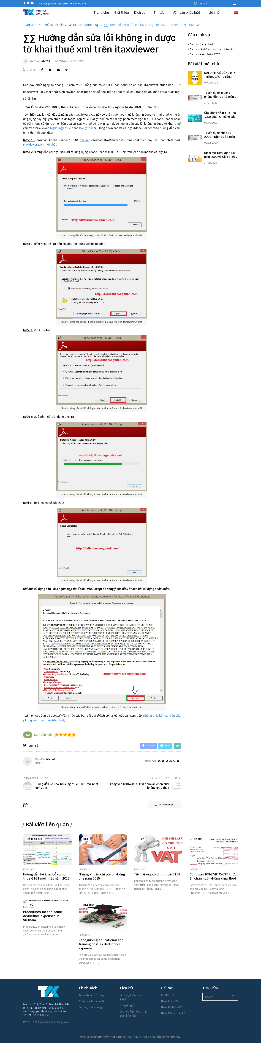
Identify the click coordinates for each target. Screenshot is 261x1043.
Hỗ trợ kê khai (35, 839)
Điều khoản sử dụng (91, 995)
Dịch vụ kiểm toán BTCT (205, 54)
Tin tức (159, 12)
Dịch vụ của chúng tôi (92, 1007)
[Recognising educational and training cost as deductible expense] (103, 915)
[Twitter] (167, 761)
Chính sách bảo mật (91, 1001)
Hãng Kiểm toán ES (173, 1013)
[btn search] (234, 5)
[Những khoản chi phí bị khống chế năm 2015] (103, 849)
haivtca (45, 61)
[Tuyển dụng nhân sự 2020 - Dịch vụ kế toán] (195, 138)
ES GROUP (167, 995)
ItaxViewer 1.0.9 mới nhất (40, 144)
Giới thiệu (121, 12)
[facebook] (24, 3)
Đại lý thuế (86, 128)
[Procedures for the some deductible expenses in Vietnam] (47, 901)
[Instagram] (174, 761)
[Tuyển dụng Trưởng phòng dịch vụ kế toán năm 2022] (195, 98)
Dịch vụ (140, 12)
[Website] (163, 761)
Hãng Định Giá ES (172, 1007)
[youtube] (32, 3)
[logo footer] (49, 991)
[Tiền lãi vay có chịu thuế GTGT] (158, 849)
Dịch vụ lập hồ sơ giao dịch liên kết (212, 49)
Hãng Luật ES (169, 1001)
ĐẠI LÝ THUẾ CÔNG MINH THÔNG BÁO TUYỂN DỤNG (221, 76)
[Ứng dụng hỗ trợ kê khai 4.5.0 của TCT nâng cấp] (195, 118)
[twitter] (28, 3)
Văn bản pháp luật (187, 12)
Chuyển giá (127, 1005)
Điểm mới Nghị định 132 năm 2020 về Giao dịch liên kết (220, 157)
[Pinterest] (170, 761)
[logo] (36, 14)
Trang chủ (101, 12)
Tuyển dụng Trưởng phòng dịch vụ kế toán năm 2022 (219, 96)
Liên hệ (213, 12)
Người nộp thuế (60, 128)
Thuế (85, 839)
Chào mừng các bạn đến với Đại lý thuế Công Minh (61, 3)
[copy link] (66, 69)
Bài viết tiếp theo (163, 778)
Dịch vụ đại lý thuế (201, 44)
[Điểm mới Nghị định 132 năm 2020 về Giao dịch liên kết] (195, 158)
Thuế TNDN (88, 904)
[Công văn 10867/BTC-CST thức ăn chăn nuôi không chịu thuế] (214, 849)
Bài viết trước (37, 778)
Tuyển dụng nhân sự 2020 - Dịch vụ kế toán (219, 135)
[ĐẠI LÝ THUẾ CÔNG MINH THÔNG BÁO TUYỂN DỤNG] (195, 78)
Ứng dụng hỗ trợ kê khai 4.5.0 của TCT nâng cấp (220, 115)
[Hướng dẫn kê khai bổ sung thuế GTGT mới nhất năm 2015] (47, 849)
